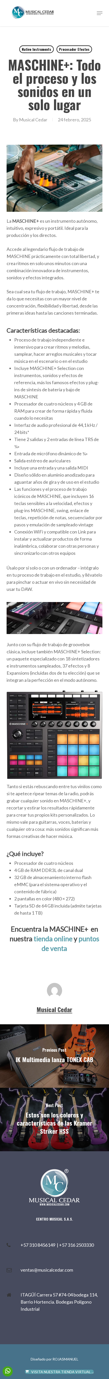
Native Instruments (36, 49)
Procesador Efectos (74, 49)
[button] (99, 13)
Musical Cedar (33, 119)
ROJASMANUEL (65, 1359)
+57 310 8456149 (39, 1245)
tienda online (53, 938)
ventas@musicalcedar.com (47, 1270)
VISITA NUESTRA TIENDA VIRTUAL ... (62, 1372)
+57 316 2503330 (76, 1245)
